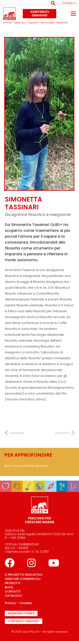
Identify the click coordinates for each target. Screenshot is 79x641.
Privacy (10, 603)
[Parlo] (62, 483)
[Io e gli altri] (5, 483)
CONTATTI (12, 591)
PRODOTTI (12, 583)
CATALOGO (13, 596)
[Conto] (73, 483)
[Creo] (28, 483)
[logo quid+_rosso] (9, 13)
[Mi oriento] (50, 483)
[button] (53, 3)
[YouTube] (53, 563)
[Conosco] (39, 483)
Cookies (25, 603)
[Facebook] (10, 563)
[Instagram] (31, 563)
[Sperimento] (17, 483)
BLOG (9, 587)
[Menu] (73, 13)
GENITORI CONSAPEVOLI (22, 579)
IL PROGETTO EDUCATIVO (24, 575)
